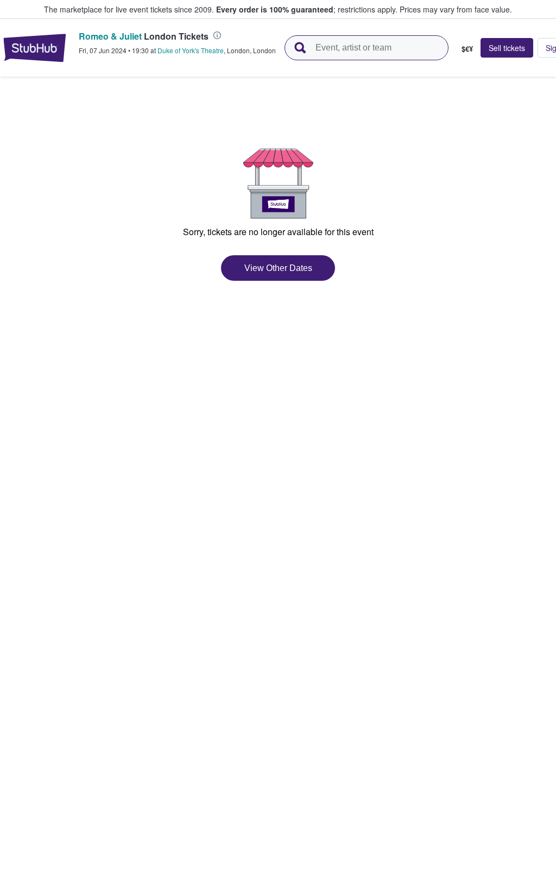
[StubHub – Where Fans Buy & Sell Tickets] (35, 48)
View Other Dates (278, 268)
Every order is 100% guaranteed (306, 9)
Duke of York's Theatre (190, 50)
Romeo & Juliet (110, 36)
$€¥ (467, 48)
